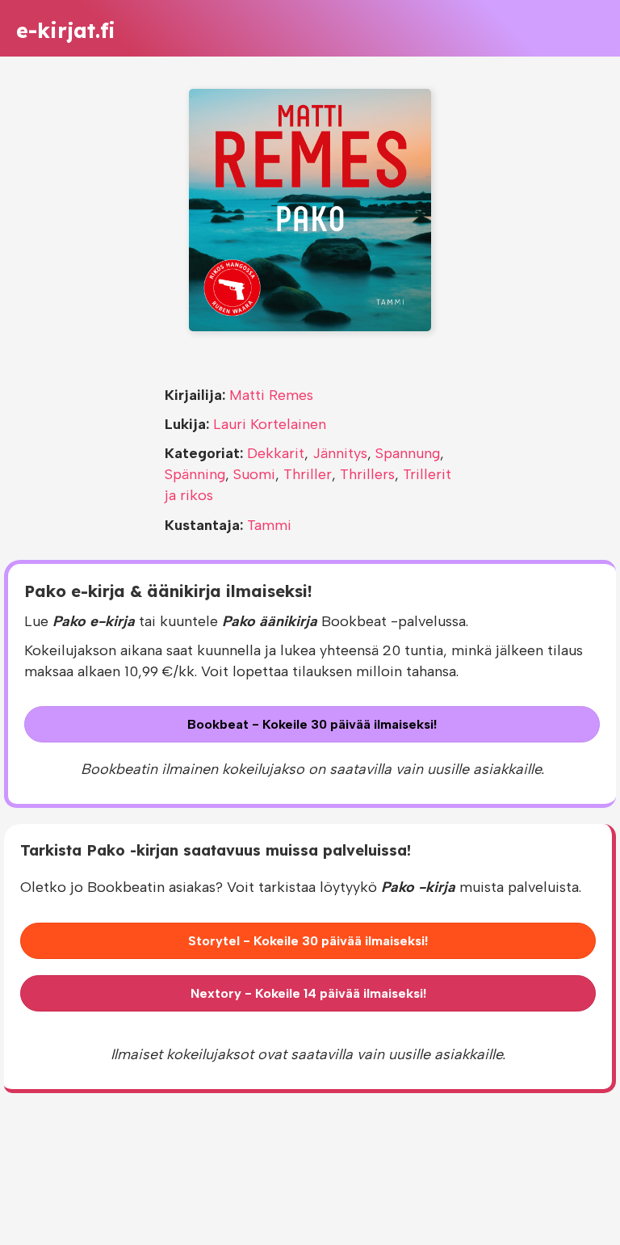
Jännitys (339, 453)
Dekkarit (275, 453)
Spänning (195, 474)
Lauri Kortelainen (269, 424)
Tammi (269, 525)
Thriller (307, 474)
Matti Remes (271, 395)
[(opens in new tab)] (310, 209)
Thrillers (367, 474)
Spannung (407, 453)
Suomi (254, 474)
